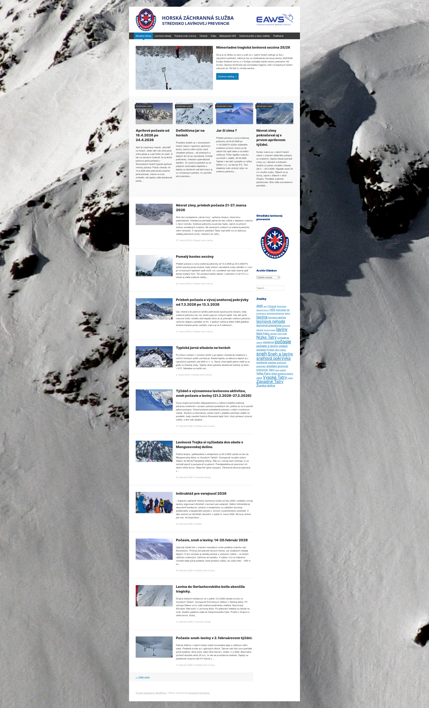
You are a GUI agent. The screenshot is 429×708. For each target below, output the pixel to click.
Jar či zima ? (226, 131)
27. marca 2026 (183, 240)
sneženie (261, 362)
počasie (283, 341)
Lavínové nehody (163, 35)
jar (288, 310)
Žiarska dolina (265, 385)
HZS (272, 310)
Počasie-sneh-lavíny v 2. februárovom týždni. (214, 638)
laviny (287, 313)
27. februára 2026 (184, 425)
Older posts (143, 677)
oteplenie (268, 342)
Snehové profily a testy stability (254, 35)
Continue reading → (227, 76)
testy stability (280, 370)
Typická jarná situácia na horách (203, 348)
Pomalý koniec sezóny (195, 257)
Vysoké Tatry (275, 377)
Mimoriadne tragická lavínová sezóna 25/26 (253, 47)
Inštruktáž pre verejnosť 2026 (201, 493)
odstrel (259, 342)
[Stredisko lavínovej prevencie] (214, 20)
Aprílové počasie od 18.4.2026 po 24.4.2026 (152, 135)
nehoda (273, 333)
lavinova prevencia (275, 313)
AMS (259, 306)
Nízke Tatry (266, 337)
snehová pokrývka (273, 358)
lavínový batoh (269, 330)
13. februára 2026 (184, 664)
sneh (261, 353)
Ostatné (203, 35)
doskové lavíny (262, 310)
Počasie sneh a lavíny (185, 35)
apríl (265, 306)
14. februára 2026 (184, 621)
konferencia (261, 313)
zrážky (290, 378)
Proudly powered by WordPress (151, 692)
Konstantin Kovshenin (199, 692)
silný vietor (280, 349)
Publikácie (278, 35)
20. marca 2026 (183, 283)
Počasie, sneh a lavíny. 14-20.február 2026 (212, 540)
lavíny (281, 329)
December (281, 306)
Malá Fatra (262, 333)
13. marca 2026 (183, 331)
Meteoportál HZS (228, 35)
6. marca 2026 (182, 374)
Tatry (272, 370)
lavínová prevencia (269, 325)
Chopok (272, 306)
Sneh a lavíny (280, 354)
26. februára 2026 (184, 477)
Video (213, 35)
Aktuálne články (143, 35)
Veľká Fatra (263, 373)
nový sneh (282, 333)
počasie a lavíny (267, 346)
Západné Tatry (269, 381)
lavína (262, 317)
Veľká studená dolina (282, 373)
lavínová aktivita (277, 317)
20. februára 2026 (184, 570)
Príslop (270, 349)
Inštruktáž (281, 310)
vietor (259, 377)
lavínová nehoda (270, 321)
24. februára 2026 (184, 523)
